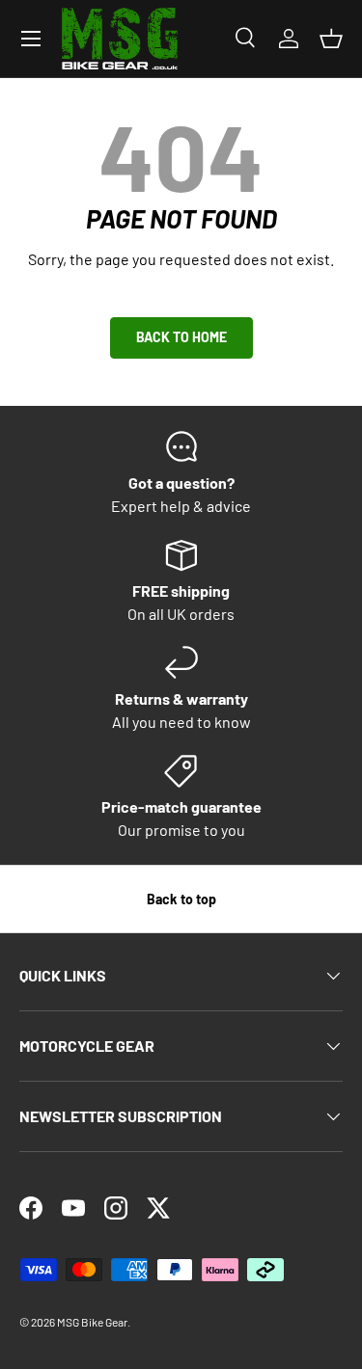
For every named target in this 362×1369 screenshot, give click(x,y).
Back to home (181, 337)
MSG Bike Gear (92, 1322)
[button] (331, 38)
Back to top (181, 899)
